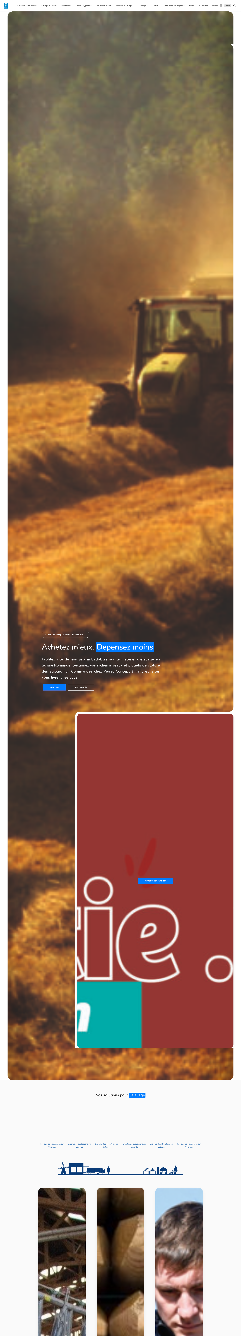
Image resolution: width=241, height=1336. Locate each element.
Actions (215, 5)
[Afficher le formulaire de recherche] (235, 6)
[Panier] (221, 5)
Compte (227, 6)
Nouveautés (203, 5)
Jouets (191, 5)
